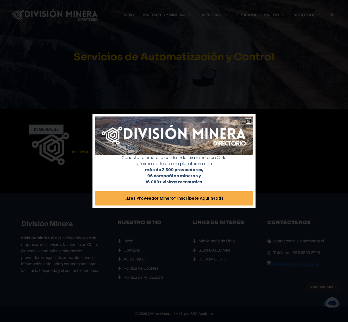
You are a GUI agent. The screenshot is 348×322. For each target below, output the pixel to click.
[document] (174, 161)
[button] (248, 121)
